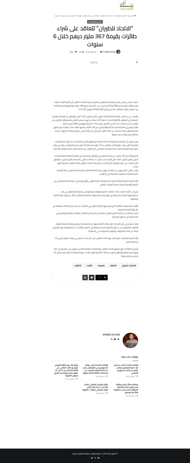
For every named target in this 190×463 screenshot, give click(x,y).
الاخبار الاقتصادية (119, 15)
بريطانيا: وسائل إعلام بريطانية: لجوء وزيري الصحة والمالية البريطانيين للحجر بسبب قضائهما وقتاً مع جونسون (126, 388)
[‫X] (111, 339)
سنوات (100, 265)
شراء (89, 265)
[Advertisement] (95, 306)
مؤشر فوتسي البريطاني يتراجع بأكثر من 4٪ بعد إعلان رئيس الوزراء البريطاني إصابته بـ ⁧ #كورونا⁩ (95, 387)
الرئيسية (131, 15)
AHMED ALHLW (109, 51)
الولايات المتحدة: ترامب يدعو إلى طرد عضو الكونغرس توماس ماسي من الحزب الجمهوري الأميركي (125, 369)
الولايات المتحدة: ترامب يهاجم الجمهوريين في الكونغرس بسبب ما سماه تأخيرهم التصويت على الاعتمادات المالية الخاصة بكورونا (95, 369)
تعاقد (112, 265)
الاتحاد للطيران (128, 265)
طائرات (77, 265)
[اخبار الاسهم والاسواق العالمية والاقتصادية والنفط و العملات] (125, 5)
